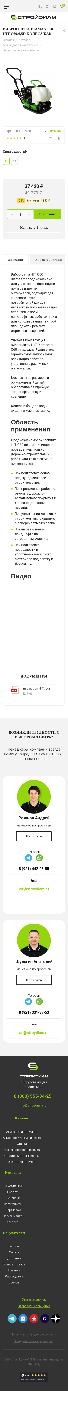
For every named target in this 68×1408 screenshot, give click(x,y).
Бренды (14, 1282)
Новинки (14, 1270)
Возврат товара (14, 1264)
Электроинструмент (22, 1162)
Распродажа (14, 1276)
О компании (13, 1186)
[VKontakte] (23, 1322)
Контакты (13, 1222)
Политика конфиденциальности (33, 1334)
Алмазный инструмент (21, 1132)
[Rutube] (44, 1322)
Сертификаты (13, 1204)
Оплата (14, 1252)
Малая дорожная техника (22, 1150)
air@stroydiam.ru (34, 889)
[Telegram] (28, 860)
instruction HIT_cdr (36, 688)
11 (6, 161)
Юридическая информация (34, 1341)
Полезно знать (13, 1216)
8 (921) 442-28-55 (34, 868)
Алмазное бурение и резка (22, 1138)
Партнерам (13, 1210)
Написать (34, 836)
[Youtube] (33, 1322)
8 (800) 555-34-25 (32, 1096)
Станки (22, 1144)
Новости (13, 1192)
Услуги (14, 1246)
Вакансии (13, 1198)
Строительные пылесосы (21, 1156)
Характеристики (48, 259)
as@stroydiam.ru (34, 1032)
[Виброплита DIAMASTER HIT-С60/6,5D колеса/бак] (30, 90)
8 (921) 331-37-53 (34, 1012)
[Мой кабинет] (54, 7)
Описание (16, 259)
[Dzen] (55, 1322)
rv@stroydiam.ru (34, 1105)
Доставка (14, 1258)
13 (14, 161)
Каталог (22, 1118)
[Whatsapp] (39, 860)
